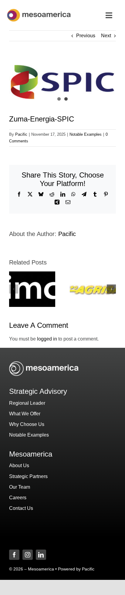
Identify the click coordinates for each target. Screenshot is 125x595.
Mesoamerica (30, 454)
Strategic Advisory (38, 391)
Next (106, 35)
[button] (13, 289)
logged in (47, 338)
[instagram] (27, 555)
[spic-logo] (62, 82)
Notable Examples (85, 134)
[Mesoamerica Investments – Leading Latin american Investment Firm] (38, 10)
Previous (85, 35)
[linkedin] (41, 555)
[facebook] (14, 555)
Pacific (21, 134)
